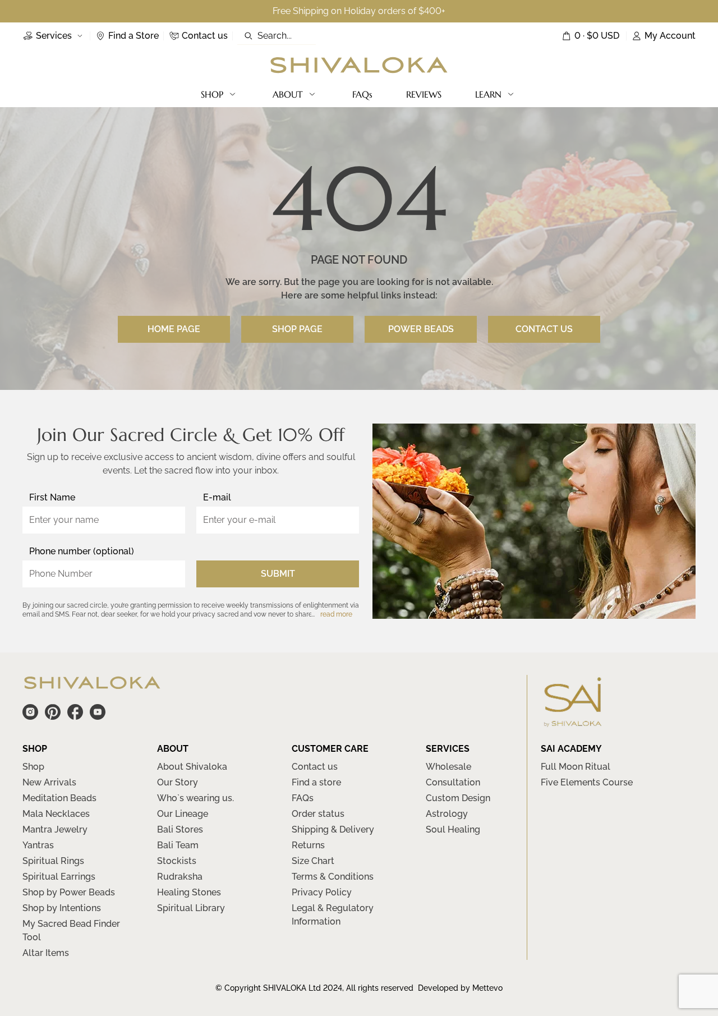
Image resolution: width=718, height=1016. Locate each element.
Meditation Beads (59, 798)
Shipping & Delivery (333, 829)
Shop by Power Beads (68, 892)
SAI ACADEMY (571, 748)
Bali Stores (180, 829)
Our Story (177, 782)
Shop (33, 766)
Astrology (447, 813)
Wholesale (448, 766)
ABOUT (288, 94)
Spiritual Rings (53, 861)
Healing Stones (189, 892)
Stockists (176, 861)
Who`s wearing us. (195, 798)
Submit (278, 573)
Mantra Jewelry (55, 829)
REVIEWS (423, 94)
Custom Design (458, 798)
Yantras (38, 845)
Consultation (453, 782)
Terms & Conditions (333, 876)
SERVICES (448, 748)
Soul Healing (453, 829)
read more (336, 614)
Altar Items (45, 953)
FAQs (362, 94)
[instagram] (30, 712)
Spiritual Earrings (58, 876)
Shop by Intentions (61, 908)
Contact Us (544, 329)
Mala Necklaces (56, 813)
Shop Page (297, 329)
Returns (308, 845)
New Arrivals (49, 782)
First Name (52, 497)
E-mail (217, 497)
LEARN (488, 94)
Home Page (174, 329)
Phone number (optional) (81, 551)
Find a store (316, 782)
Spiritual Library (191, 908)
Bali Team (178, 845)
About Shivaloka (192, 766)
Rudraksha (179, 876)
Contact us (315, 766)
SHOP (212, 94)
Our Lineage (182, 813)
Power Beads (421, 329)
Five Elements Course (587, 782)
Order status (318, 813)
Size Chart (313, 861)
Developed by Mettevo (460, 987)
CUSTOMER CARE (330, 748)
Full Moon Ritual (575, 766)
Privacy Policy (322, 892)
